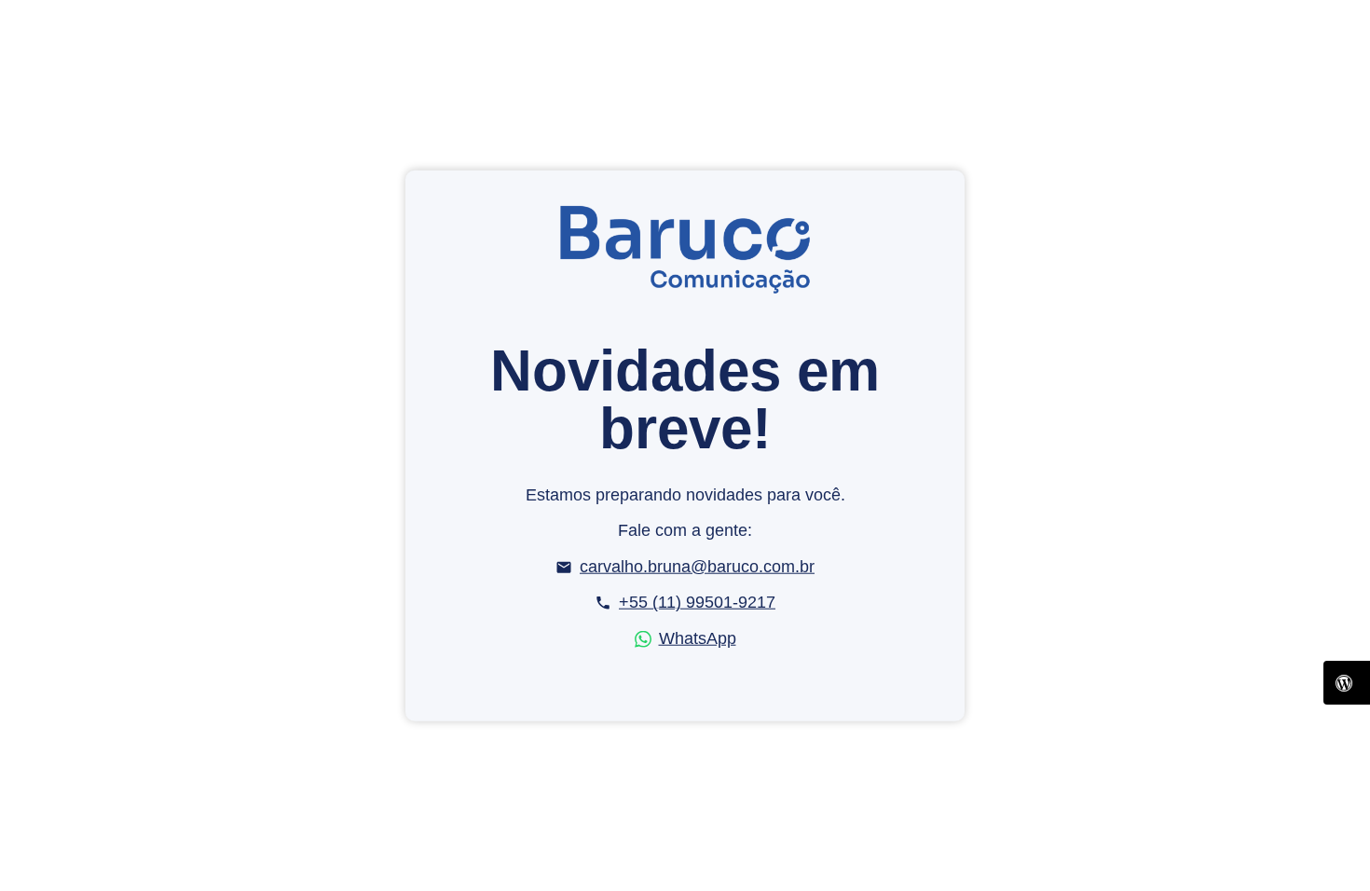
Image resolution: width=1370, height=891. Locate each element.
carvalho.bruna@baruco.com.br (697, 566)
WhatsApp (697, 638)
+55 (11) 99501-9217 (697, 602)
